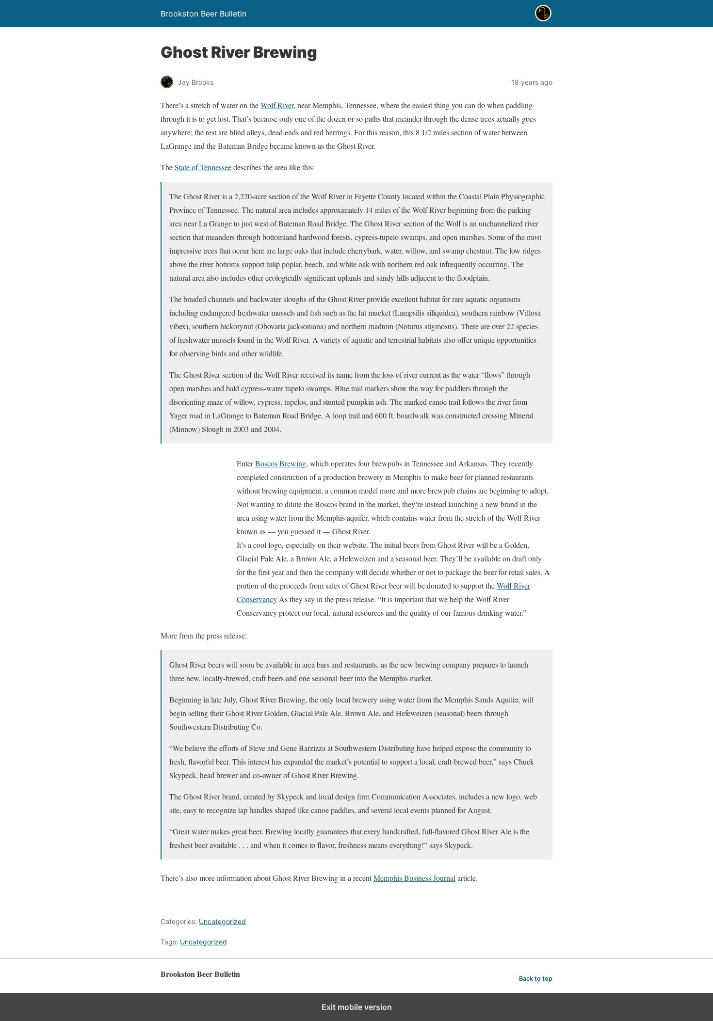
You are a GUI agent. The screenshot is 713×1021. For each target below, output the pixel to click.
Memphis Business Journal (414, 878)
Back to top (535, 978)
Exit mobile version (357, 1007)
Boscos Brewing (280, 463)
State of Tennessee (203, 167)
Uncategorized (222, 921)
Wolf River (276, 105)
